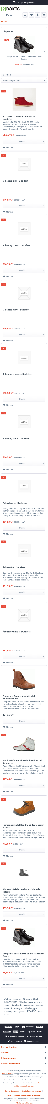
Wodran (7, 999)
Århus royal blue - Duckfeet (16, 631)
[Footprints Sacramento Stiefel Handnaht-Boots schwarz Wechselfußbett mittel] (24, 45)
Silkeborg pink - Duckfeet (15, 181)
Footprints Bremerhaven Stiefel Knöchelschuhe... (19, 697)
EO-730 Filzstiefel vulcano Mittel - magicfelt (19, 117)
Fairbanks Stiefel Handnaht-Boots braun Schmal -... (23, 826)
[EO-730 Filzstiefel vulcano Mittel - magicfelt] (24, 99)
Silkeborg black (31, 999)
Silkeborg (8, 1011)
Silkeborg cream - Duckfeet (16, 245)
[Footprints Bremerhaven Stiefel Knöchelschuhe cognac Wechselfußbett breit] (24, 679)
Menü (9, 14)
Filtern (8, 75)
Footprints (17, 999)
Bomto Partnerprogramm (31, 1091)
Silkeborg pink (31, 1008)
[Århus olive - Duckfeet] (24, 550)
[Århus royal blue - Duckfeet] (24, 615)
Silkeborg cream (27, 1002)
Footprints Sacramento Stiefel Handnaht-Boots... (24, 57)
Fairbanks (17, 1005)
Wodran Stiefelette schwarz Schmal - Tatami (21, 890)
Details (22, 141)
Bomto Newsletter (12, 1091)
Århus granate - (20, 1012)
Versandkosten (7, 1074)
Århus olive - (29, 1005)
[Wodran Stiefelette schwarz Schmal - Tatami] (24, 872)
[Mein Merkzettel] (31, 14)
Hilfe (9, 1095)
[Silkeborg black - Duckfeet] (24, 421)
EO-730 (32, 1011)
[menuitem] (7, 14)
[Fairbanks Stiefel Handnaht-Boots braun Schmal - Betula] (24, 808)
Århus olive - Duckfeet (14, 567)
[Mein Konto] (37, 14)
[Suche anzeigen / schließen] (25, 14)
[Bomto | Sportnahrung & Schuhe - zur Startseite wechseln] (10, 9)
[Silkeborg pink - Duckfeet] (24, 164)
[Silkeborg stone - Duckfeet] (24, 293)
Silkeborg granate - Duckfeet (17, 374)
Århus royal (16, 1008)
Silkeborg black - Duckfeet (16, 438)
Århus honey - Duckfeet (15, 503)
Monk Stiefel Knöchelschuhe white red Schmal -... (22, 761)
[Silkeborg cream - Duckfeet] (24, 228)
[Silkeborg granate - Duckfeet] (24, 357)
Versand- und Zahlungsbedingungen (27, 1095)
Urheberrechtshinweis (23, 1103)
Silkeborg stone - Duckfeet (16, 309)
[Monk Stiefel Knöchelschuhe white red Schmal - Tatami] (24, 743)
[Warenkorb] (43, 14)
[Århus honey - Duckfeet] (24, 486)
